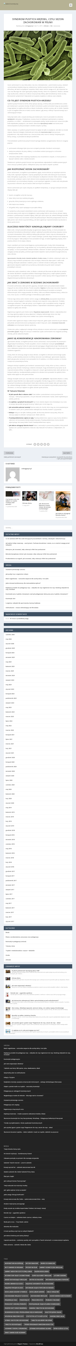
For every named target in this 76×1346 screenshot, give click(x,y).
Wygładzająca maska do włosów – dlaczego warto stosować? (23, 1095)
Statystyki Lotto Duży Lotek (36, 1316)
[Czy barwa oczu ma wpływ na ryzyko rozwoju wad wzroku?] (13, 494)
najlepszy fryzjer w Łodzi (14, 1288)
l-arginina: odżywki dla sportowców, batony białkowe (23, 603)
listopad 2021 (10, 735)
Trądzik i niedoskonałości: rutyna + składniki (20, 950)
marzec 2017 (10, 912)
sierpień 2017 (10, 889)
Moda (7, 932)
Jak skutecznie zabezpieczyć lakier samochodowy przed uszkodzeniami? (35, 1000)
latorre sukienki (60, 1275)
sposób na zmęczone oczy (14, 1316)
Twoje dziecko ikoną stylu (12, 1149)
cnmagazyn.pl (29, 26)
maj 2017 (8, 903)
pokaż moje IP (24, 1300)
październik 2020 (11, 766)
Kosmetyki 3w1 (10, 598)
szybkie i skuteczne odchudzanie (16, 1320)
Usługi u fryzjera (9, 1077)
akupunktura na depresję (14, 1263)
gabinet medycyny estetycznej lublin (18, 1271)
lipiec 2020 (9, 780)
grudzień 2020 (10, 757)
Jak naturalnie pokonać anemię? (19, 407)
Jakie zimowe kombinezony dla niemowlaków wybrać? (23, 583)
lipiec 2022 (9, 721)
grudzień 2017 (10, 871)
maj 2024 (8, 684)
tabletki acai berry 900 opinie (41, 1320)
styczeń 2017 (10, 921)
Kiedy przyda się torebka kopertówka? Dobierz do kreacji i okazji (25, 1208)
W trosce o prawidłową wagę (19, 618)
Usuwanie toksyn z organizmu (16, 1328)
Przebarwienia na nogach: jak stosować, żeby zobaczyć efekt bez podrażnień (31, 558)
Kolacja (11, 412)
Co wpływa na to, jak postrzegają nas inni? (25, 1030)
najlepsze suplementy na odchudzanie (39, 1284)
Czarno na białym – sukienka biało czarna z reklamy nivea (23, 1217)
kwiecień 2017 (10, 908)
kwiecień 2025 (10, 666)
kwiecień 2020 (10, 794)
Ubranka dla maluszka (11, 1226)
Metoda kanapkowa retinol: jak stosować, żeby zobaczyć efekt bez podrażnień (31, 554)
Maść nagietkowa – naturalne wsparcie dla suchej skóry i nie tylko (27, 579)
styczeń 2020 (10, 803)
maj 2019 (8, 807)
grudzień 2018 (10, 830)
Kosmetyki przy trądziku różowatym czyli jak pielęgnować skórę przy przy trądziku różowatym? (37, 594)
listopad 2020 (10, 762)
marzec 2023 (10, 716)
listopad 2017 (10, 876)
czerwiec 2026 (10, 634)
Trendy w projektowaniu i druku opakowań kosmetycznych (23, 1123)
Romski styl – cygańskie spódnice (21, 993)
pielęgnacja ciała (11, 1300)
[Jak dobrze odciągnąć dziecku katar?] (63, 501)
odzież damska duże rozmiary (60, 1296)
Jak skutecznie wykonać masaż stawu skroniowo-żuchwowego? (45, 506)
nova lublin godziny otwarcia (16, 1292)
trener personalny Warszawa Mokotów (38, 1324)
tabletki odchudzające (13, 1324)
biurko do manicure (48, 1263)
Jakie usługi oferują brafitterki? (14, 1194)
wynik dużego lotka (61, 1328)
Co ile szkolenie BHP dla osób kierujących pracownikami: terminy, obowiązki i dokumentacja (35, 539)
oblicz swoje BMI (53, 1292)
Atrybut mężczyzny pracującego (14, 1204)
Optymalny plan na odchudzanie (14, 1073)
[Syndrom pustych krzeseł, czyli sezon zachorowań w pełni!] (38, 55)
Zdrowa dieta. (27, 503)
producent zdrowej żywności (15, 1304)
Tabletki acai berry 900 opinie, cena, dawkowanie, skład (22, 1068)
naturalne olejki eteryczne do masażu (40, 1288)
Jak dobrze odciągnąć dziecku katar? (21, 425)
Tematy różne (10, 946)
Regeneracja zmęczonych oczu (14, 1109)
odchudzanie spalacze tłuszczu (16, 1296)
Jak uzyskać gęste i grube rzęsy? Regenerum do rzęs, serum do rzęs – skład (36, 1023)
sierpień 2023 (10, 703)
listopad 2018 (10, 835)
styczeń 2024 (10, 689)
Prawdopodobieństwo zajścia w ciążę (21, 418)
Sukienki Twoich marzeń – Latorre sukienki (18, 1163)
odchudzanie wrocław (39, 1296)
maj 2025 (8, 662)
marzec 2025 (10, 671)
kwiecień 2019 (10, 812)
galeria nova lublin (41, 1271)
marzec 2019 (10, 817)
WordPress (39, 1344)
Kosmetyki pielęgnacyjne (12, 1059)
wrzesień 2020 (10, 771)
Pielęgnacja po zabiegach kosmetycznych (17, 1091)
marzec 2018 (10, 858)
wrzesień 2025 (10, 657)
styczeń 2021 (10, 753)
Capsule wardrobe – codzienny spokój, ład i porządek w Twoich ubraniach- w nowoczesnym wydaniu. (36, 1240)
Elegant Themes (23, 1344)
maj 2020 (8, 789)
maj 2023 (8, 707)
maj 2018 (8, 848)
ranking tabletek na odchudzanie (41, 1308)
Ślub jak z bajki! (9, 1176)
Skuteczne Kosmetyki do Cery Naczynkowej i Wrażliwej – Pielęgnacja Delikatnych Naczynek (33, 1118)
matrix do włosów (36, 1279)
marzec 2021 (10, 744)
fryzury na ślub (31, 1267)
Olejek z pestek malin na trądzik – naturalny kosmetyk (21, 1086)
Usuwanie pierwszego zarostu (15, 569)
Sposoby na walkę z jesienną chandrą (24, 1015)
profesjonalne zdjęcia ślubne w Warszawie (44, 1304)
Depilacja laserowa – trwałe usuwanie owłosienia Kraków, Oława (24, 1114)
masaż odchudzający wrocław (16, 1279)
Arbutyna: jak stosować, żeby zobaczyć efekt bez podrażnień (25, 549)
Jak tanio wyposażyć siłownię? (21, 985)
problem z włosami (52, 1300)
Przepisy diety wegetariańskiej (16, 1308)
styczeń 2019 (10, 826)
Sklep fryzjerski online (53, 1312)
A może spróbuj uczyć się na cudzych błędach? (19, 1231)
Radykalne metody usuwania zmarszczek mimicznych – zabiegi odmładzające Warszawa (33, 1082)
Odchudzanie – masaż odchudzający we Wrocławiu (22, 607)
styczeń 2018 (10, 867)
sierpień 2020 (10, 776)
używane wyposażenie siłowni (40, 1328)
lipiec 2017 (9, 894)
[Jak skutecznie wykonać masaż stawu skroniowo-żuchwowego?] (46, 496)
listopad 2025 (10, 653)
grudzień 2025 (10, 648)
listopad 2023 (10, 694)
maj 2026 (8, 639)
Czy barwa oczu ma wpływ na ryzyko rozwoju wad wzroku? (12, 501)
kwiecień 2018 (10, 853)
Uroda (8, 955)
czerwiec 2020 (10, 785)
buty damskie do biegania (14, 1267)
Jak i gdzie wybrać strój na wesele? (15, 1190)
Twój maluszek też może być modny (15, 1185)
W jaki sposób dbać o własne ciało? (20, 394)
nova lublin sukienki (37, 1292)
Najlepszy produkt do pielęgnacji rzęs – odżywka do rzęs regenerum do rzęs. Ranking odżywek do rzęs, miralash (37, 588)
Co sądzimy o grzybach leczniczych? (21, 402)
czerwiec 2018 (10, 844)
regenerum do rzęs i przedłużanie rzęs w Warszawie (23, 1312)
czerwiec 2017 (10, 899)
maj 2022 (8, 726)
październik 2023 (11, 698)
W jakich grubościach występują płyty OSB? (26, 971)
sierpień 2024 (10, 680)
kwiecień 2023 (10, 712)
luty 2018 (9, 862)
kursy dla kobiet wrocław (41, 1275)
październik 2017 (11, 880)
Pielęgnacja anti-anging (11, 1105)
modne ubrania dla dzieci (14, 1284)
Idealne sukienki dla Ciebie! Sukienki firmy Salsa (19, 1172)
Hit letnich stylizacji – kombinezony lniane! (18, 1153)
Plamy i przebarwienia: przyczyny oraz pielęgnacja (22, 937)
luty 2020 (9, 798)
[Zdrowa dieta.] (29, 496)
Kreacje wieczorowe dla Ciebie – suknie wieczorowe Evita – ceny (24, 1199)
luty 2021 (9, 748)
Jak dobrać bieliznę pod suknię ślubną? (16, 1235)
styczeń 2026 (10, 643)
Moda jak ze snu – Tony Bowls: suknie (16, 1222)
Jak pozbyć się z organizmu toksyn (17, 574)
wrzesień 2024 (10, 675)
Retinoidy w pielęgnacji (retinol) (16, 941)
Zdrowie (46, 26)
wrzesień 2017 (10, 885)
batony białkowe (32, 1263)
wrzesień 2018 (10, 839)
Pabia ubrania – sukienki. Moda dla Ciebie (17, 1245)
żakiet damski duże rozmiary (15, 1332)
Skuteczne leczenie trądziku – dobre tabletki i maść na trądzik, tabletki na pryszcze (31, 1132)
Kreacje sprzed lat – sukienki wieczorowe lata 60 (19, 1167)
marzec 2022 (10, 730)
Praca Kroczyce (37, 1300)
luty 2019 (9, 821)
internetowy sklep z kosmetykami (17, 1275)
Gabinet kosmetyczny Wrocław (51, 1267)
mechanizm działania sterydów (57, 1279)
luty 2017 (9, 917)
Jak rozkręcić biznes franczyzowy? (15, 1181)
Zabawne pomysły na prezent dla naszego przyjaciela (21, 1158)
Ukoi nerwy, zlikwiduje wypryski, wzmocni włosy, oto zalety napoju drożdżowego (38, 1008)
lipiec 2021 (9, 739)
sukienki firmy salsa (57, 1316)
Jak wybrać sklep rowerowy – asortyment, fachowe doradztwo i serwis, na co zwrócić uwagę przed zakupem (37, 544)
